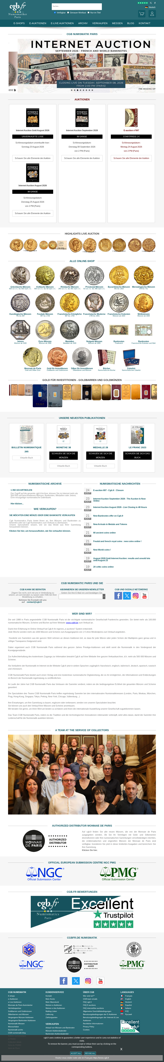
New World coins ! (102, 550)
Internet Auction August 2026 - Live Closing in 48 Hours (120, 507)
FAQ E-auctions (89, 1005)
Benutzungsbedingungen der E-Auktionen (100, 1014)
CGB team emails (90, 999)
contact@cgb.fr (34, 602)
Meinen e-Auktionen (54, 1005)
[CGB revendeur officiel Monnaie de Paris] (82, 965)
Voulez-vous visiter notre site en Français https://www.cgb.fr (82, 1058)
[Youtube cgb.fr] (144, 596)
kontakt (144, 23)
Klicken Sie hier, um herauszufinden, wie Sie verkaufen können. (40, 531)
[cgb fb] (154, 3)
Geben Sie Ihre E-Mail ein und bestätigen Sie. (82, 593)
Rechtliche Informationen (93, 1024)
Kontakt (49, 996)
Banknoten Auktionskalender (57, 1034)
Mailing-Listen (51, 1011)
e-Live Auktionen (62, 23)
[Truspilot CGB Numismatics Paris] (143, 3)
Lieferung (49, 1014)
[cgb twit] (150, 3)
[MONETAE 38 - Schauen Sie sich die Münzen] (63, 435)
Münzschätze (13, 1027)
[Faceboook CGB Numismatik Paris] (63, 981)
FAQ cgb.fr (87, 1002)
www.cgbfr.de (72, 623)
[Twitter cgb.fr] (127, 596)
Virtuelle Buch (26, 458)
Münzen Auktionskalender (56, 1031)
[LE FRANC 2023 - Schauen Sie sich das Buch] (137, 435)
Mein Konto (50, 999)
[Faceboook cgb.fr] (118, 596)
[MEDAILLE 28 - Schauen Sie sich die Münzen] (100, 435)
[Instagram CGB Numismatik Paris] (88, 981)
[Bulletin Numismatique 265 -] (26, 435)
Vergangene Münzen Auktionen (20, 1017)
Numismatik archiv (15, 1030)
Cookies (86, 1030)
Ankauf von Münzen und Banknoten (60, 1028)
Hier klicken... (17, 504)
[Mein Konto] (152, 17)
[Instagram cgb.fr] (136, 596)
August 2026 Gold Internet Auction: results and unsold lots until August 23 (121, 559)
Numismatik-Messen (16, 1024)
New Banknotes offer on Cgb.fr (108, 516)
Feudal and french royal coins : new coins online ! (117, 541)
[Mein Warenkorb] (142, 17)
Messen (117, 23)
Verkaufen (99, 23)
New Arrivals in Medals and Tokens (110, 524)
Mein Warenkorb (52, 1002)
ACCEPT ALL (76, 1053)
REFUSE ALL (90, 1053)
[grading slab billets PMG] (119, 874)
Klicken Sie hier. (90, 850)
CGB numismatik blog (17, 1033)
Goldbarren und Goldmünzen (20, 1011)
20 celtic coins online (103, 567)
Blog (130, 23)
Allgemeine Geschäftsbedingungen (97, 1011)
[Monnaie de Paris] (45, 851)
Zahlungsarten (51, 1017)
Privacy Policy (88, 1027)
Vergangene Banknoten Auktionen (22, 1020)
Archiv (83, 23)
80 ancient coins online (104, 533)
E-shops (19, 23)
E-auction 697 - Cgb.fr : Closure (108, 490)
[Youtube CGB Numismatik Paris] (100, 981)
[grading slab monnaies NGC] (45, 874)
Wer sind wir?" (89, 996)
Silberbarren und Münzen (18, 1014)
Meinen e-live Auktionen (55, 1008)
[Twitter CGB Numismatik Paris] (76, 981)
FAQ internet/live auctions (93, 1008)
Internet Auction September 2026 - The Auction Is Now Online (119, 500)
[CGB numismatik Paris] (17, 18)
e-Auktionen (37, 23)
